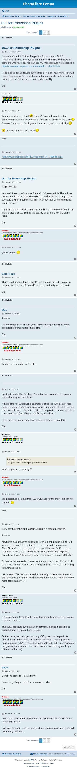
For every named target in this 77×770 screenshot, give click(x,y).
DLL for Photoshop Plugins (22, 23)
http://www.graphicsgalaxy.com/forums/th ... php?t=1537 (31, 66)
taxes (5, 667)
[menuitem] (5, 11)
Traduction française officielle (35, 763)
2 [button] (44, 32)
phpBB (30, 760)
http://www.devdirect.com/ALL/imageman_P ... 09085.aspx (32, 156)
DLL (4, 309)
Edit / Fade (8, 273)
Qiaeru (51, 763)
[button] (48, 32)
